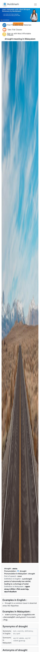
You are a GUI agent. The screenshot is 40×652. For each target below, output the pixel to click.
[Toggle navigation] (35, 4)
